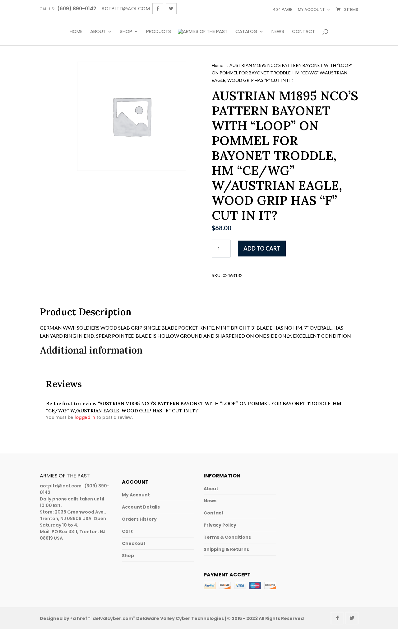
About (98, 32)
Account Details (141, 507)
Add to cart (261, 248)
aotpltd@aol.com (60, 486)
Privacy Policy (220, 525)
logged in (85, 417)
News (277, 32)
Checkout (134, 543)
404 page (282, 9)
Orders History (139, 519)
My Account (136, 495)
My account (311, 9)
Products (158, 32)
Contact (303, 32)
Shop (126, 32)
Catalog (246, 32)
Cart (127, 531)
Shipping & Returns (226, 549)
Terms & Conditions (227, 537)
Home (76, 32)
